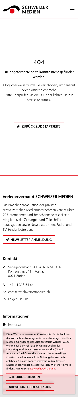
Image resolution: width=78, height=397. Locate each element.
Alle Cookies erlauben (24, 377)
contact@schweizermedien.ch (29, 292)
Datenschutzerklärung (42, 368)
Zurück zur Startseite (40, 126)
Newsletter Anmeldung (31, 240)
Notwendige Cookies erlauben (30, 387)
